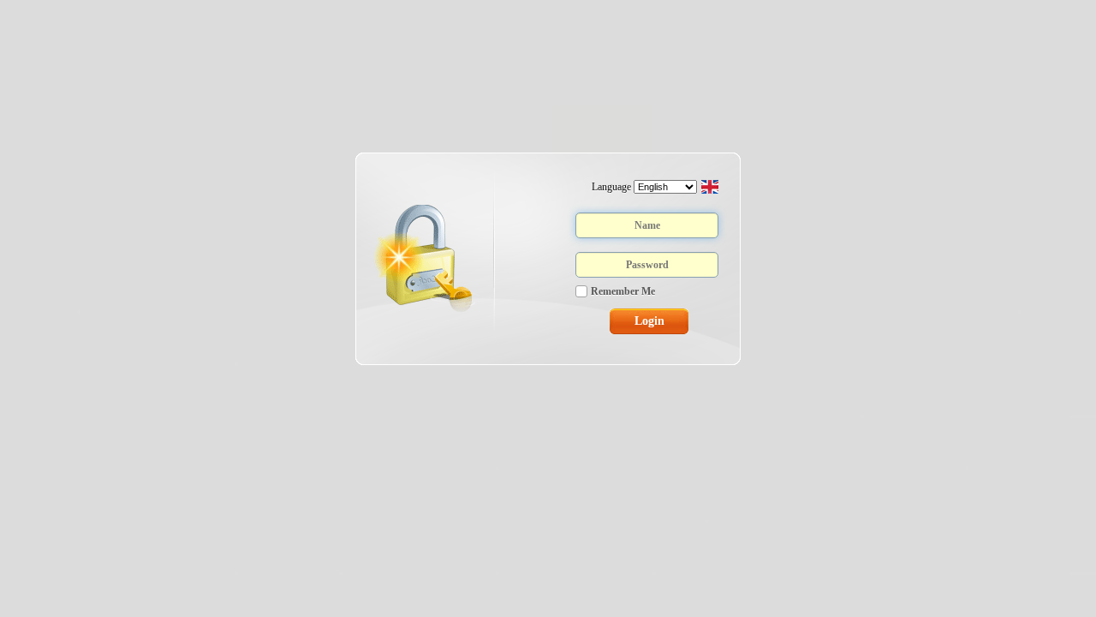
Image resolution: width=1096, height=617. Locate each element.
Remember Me (623, 291)
